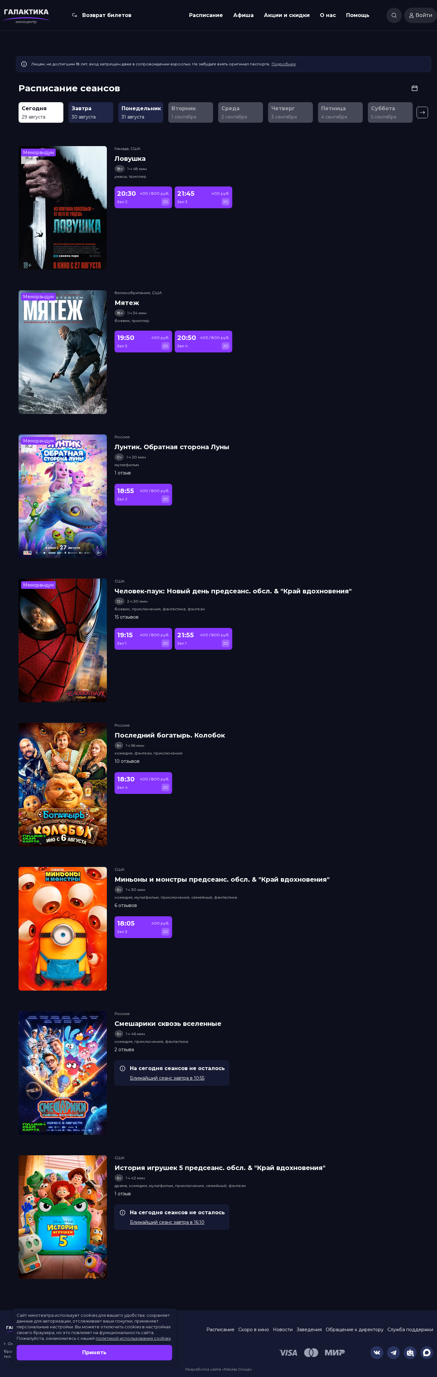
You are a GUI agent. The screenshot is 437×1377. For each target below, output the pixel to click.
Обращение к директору (355, 1329)
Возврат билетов (106, 15)
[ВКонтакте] (376, 1352)
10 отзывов (127, 761)
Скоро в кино (253, 1329)
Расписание (206, 15)
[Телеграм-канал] (393, 1352)
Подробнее (284, 64)
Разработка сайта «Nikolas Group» (218, 1369)
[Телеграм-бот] (410, 1352)
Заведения (309, 1329)
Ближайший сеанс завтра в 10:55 (167, 1078)
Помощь (357, 15)
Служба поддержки (410, 1329)
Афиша (243, 15)
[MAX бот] (426, 1352)
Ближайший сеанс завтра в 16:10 (167, 1222)
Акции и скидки (287, 15)
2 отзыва (124, 1049)
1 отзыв (123, 473)
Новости (283, 1329)
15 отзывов (127, 617)
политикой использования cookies (133, 1338)
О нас (328, 15)
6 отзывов (126, 905)
